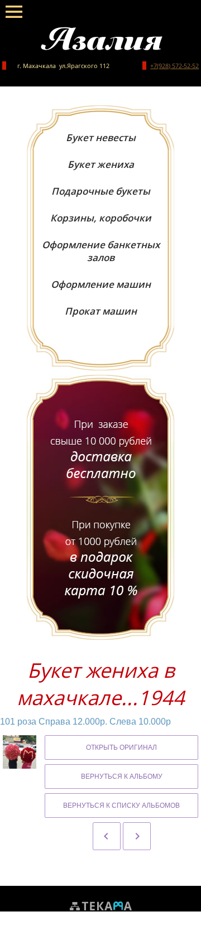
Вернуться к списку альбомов (121, 805)
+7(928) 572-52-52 (174, 65)
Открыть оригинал (121, 747)
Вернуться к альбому (121, 776)
